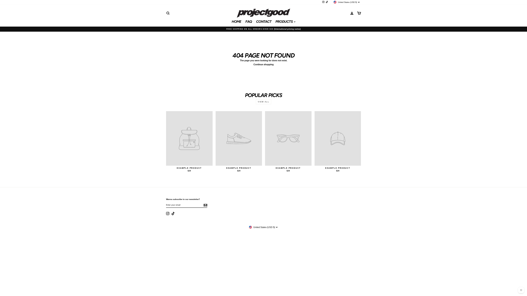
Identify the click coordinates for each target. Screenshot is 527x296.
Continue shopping (263, 64)
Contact (263, 21)
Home (236, 21)
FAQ (248, 21)
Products (284, 21)
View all (263, 102)
